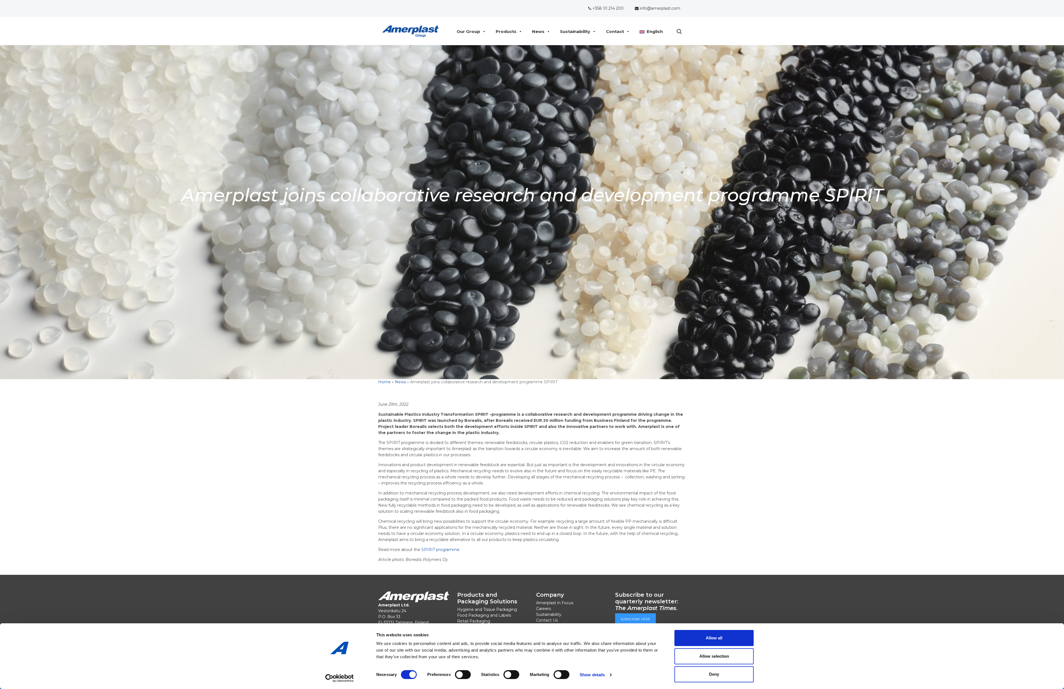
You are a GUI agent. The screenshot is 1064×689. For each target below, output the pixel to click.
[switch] (463, 674)
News (538, 31)
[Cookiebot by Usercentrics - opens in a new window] (339, 678)
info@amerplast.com (659, 8)
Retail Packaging (473, 621)
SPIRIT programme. (440, 549)
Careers (543, 608)
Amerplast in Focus (554, 602)
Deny (714, 674)
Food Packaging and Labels (484, 615)
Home (384, 381)
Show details (592, 674)
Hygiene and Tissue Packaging (487, 609)
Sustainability (575, 31)
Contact (615, 31)
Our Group (468, 31)
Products (506, 31)
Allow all (714, 638)
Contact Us (547, 620)
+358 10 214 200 (607, 8)
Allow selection (714, 656)
